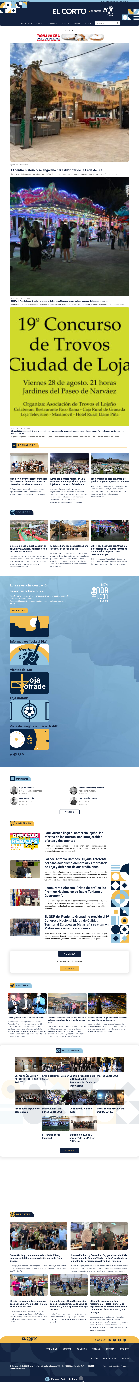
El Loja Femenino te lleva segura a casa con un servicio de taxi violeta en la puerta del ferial (28, 1304)
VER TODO (69, 812)
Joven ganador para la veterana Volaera (26, 1017)
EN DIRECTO (96, 11)
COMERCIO (82, 1349)
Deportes (89, 23)
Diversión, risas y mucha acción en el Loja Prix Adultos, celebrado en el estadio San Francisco (28, 549)
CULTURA (110, 1349)
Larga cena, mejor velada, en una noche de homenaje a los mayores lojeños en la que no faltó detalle (68, 481)
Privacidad (125, 1366)
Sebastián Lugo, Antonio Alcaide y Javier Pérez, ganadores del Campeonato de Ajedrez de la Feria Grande (36, 1258)
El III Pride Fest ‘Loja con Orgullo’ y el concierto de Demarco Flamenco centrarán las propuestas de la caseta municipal (59, 301)
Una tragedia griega (88, 798)
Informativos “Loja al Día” (28, 641)
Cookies (116, 1366)
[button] (81, 1378)
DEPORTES (124, 1349)
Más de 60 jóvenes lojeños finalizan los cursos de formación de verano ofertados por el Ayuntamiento (28, 481)
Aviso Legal (107, 1366)
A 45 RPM (17, 754)
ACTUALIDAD (51, 1349)
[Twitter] (114, 1340)
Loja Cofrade (19, 698)
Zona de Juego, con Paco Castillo (34, 726)
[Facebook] (110, 1340)
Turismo (65, 23)
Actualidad (26, 23)
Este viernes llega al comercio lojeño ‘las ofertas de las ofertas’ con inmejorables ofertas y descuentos (73, 837)
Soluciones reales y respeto (91, 787)
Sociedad (40, 23)
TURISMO (96, 1349)
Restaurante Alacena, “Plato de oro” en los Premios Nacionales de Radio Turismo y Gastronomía (75, 892)
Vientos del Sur (21, 670)
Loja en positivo (26, 787)
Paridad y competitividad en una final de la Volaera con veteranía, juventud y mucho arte (67, 1020)
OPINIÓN (94, 1358)
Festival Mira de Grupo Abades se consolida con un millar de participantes (108, 1018)
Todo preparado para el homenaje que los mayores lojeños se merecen (110, 480)
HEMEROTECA (109, 1358)
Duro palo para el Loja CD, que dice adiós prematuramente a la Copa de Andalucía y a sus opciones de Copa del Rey (69, 1305)
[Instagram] (124, 1340)
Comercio (52, 23)
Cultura (76, 23)
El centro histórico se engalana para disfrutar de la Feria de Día (56, 170)
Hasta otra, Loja (26, 798)
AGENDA (125, 1358)
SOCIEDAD (66, 1349)
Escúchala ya (19, 610)
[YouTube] (119, 1340)
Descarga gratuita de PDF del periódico (116, 1)
